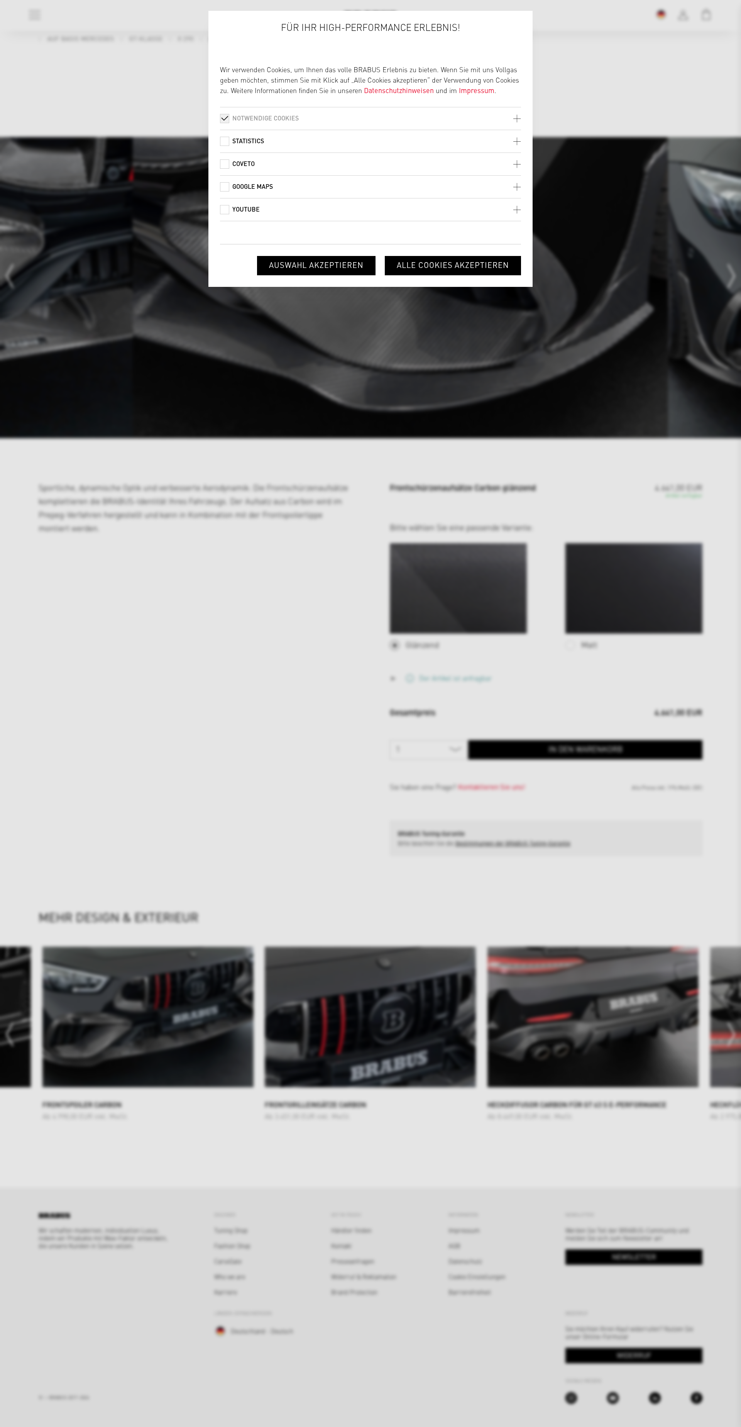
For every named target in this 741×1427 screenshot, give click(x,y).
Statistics (248, 140)
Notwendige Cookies (265, 118)
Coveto (243, 163)
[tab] (370, 118)
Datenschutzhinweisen (399, 90)
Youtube (246, 209)
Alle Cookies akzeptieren (453, 264)
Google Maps (252, 186)
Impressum (476, 90)
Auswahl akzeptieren (316, 264)
